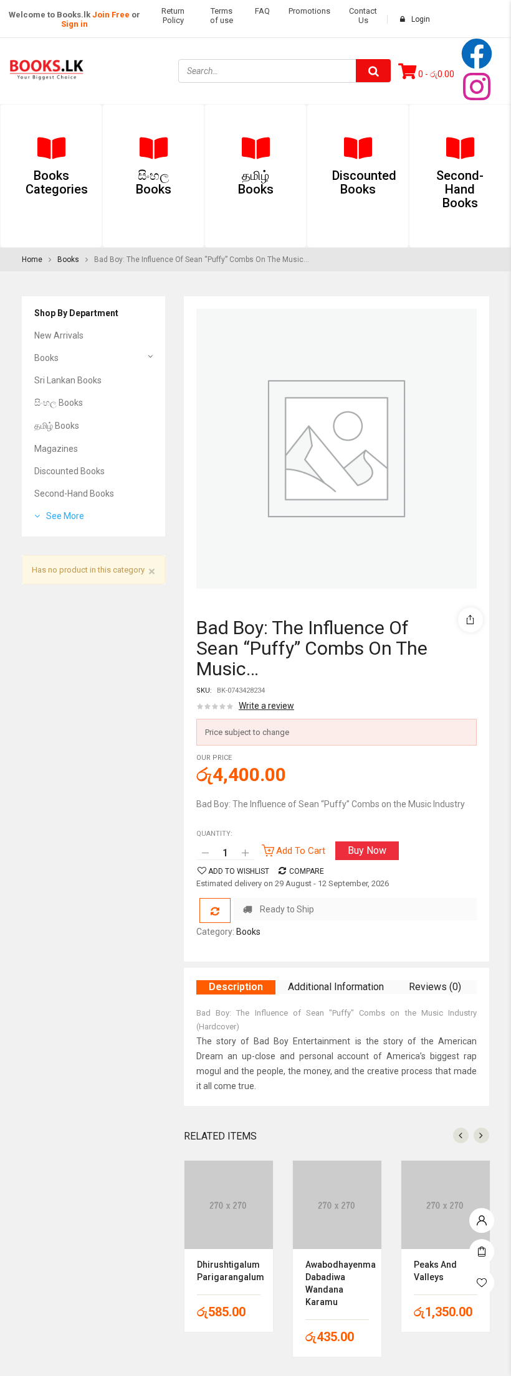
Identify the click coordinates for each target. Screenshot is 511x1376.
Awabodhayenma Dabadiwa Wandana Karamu (337, 1283)
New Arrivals (59, 335)
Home (32, 259)
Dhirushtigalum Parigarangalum (228, 1271)
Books (68, 259)
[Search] (373, 70)
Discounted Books (69, 471)
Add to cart (300, 850)
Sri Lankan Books (68, 380)
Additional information (336, 987)
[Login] (481, 1217)
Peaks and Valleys (435, 1271)
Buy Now (367, 850)
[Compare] (215, 910)
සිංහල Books (58, 403)
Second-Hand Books (74, 493)
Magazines (56, 449)
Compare (306, 871)
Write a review (266, 706)
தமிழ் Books (56, 426)
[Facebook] (476, 53)
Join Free (111, 14)
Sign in (74, 24)
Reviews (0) (435, 987)
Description (236, 987)
